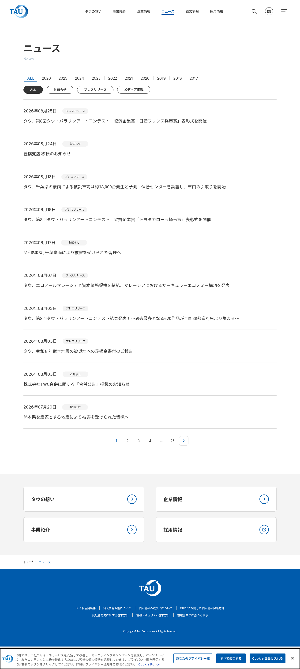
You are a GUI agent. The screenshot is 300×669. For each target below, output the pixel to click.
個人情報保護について (117, 608)
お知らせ (60, 89)
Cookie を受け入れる (267, 658)
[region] (150, 658)
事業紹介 (119, 11)
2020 (145, 78)
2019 (161, 78)
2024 (79, 78)
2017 (194, 78)
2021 (129, 78)
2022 (112, 78)
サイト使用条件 (86, 608)
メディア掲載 (133, 89)
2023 (96, 78)
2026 (46, 78)
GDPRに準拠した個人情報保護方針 (202, 608)
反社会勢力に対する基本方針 (110, 615)
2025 (63, 78)
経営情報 (192, 11)
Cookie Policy (149, 664)
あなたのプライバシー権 (193, 658)
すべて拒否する (231, 658)
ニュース (167, 11)
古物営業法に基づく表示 (192, 615)
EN (269, 11)
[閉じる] (292, 658)
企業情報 (143, 11)
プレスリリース (95, 89)
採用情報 (216, 11)
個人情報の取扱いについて (155, 608)
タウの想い (93, 11)
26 (173, 441)
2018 (177, 78)
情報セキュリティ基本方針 (153, 615)
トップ (28, 562)
